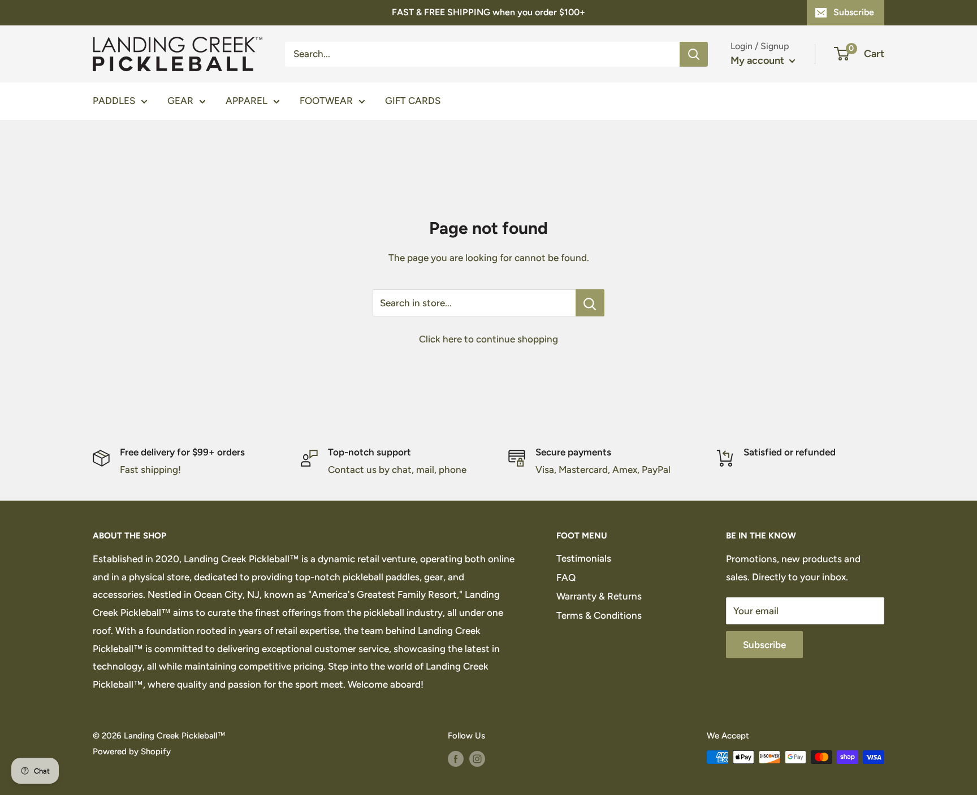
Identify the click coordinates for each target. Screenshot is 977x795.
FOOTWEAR (326, 100)
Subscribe (853, 12)
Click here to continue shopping (488, 339)
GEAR (180, 100)
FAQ (566, 577)
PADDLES (114, 100)
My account (758, 60)
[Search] (694, 53)
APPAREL (246, 100)
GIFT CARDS (412, 100)
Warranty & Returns (599, 596)
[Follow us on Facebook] (456, 758)
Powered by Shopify (132, 751)
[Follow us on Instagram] (477, 758)
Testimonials (583, 558)
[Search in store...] (590, 302)
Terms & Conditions (599, 615)
